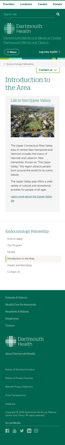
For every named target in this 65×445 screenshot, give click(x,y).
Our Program (14, 245)
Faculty (11, 252)
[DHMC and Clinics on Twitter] (22, 430)
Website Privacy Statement (19, 387)
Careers (42, 4)
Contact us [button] (45, 70)
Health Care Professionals (20, 304)
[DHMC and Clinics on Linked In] (29, 430)
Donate (57, 4)
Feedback (10, 404)
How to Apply (15, 239)
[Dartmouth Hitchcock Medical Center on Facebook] (8, 430)
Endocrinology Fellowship (20, 64)
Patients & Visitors (16, 297)
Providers (9, 4)
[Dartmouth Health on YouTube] (15, 430)
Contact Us (13, 272)
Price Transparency (15, 395)
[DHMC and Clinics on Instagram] (37, 430)
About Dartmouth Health (20, 354)
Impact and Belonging (19, 265)
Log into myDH (48, 52)
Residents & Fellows (17, 311)
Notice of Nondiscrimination (20, 370)
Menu (13, 52)
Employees (12, 318)
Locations (26, 4)
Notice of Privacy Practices (19, 378)
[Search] (58, 14)
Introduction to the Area (20, 259)
